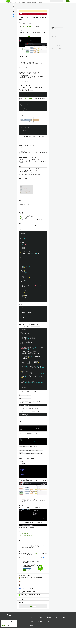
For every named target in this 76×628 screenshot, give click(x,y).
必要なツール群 (54, 36)
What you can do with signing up (27, 568)
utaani (36, 553)
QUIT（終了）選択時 (54, 49)
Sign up (7, 625)
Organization (29, 2)
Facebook (48, 620)
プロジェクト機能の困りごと (55, 29)
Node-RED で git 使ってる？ (24, 533)
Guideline (31, 620)
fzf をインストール (23, 217)
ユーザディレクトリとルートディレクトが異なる (57, 31)
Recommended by (25, 575)
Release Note (40, 616)
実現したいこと (54, 35)
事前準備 (53, 39)
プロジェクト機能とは (54, 28)
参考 (42, 408)
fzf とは (53, 37)
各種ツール (39, 408)
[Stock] (13, 8)
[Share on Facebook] (13, 14)
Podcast (48, 622)
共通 (52, 47)
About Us (64, 616)
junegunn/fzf (22, 183)
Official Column (23, 2)
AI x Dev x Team (39, 2)
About (31, 616)
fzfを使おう (22, 534)
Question (14, 2)
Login (3, 625)
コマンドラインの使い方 (29, 98)
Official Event (18, 2)
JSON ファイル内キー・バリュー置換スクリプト (57, 42)
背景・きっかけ (54, 27)
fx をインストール (22, 218)
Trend (8, 2)
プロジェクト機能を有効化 (24, 215)
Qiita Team (56, 616)
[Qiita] (8, 1)
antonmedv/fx (22, 203)
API (38, 625)
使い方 (52, 46)
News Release (65, 620)
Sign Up (35, 606)
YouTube (48, 621)
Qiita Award (39, 622)
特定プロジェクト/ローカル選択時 (56, 48)
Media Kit (31, 621)
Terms (31, 617)
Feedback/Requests (32, 622)
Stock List (11, 2)
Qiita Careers (34, 2)
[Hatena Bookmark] (13, 16)
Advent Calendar (40, 620)
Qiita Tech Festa (40, 621)
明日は (52, 53)
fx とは (53, 38)
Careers (64, 617)
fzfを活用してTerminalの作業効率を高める (26, 535)
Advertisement (32, 625)
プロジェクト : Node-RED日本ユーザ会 (26, 70)
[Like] (13, 5)
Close (10, 625)
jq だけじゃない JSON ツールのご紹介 (26, 536)
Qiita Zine (56, 617)
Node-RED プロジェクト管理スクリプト (57, 45)
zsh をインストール (23, 216)
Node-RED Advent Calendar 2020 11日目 (29, 26)
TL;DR (52, 26)
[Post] (13, 12)
